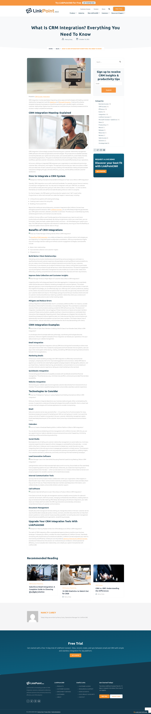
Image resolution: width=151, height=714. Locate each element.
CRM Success (38, 96)
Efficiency (101, 109)
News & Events (84, 692)
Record (101, 127)
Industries (81, 13)
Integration (46, 96)
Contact (96, 9)
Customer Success (63, 689)
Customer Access (85, 9)
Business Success (103, 104)
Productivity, (40, 584)
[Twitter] (97, 150)
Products (72, 13)
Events (101, 112)
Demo (103, 9)
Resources (102, 133)
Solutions (101, 140)
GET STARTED (100, 171)
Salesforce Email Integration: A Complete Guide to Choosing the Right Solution (42, 589)
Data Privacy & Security (87, 694)
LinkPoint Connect (56, 209)
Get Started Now (89, 3)
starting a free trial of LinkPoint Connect (75, 538)
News (100, 122)
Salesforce (53, 102)
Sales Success (102, 138)
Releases (101, 130)
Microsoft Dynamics (65, 102)
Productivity (102, 125)
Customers (105, 13)
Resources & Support (118, 13)
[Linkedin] (101, 150)
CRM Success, (33, 584)
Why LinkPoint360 (93, 13)
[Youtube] (104, 150)
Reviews (101, 135)
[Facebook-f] (94, 150)
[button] (109, 8)
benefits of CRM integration (39, 237)
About (59, 697)
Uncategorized (103, 143)
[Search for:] (108, 62)
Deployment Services (64, 692)
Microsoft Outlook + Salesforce (108, 119)
